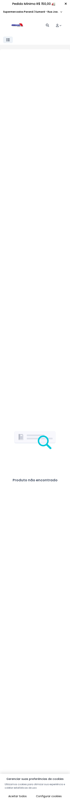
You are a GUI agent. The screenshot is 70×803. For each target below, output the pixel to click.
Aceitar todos (17, 796)
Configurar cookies (49, 796)
